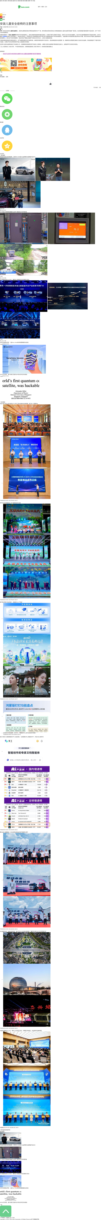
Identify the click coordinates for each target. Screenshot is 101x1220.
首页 (1, 0)
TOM (1, 344)
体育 (9, 0)
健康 (26, 0)
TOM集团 (2, 1217)
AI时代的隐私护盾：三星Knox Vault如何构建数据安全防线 (14, 342)
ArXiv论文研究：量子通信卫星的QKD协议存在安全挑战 (13, 374)
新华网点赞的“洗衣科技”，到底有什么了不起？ (11, 602)
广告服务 (7, 1217)
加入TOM (12, 1217)
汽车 (31, 0)
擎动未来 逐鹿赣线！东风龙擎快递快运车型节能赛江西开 (14, 832)
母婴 (19, 0)
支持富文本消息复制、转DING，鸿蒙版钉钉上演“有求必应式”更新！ (20, 733)
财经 (24, 0)
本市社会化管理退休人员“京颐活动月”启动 (10, 503)
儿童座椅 (4, 36)
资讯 (4, 0)
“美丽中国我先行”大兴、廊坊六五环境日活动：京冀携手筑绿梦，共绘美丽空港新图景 (21, 1030)
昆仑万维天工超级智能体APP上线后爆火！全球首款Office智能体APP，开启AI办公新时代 (22, 736)
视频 (21, 0)
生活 (16, 0)
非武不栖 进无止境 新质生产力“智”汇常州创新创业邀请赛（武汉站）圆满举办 (19, 403)
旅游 (14, 0)
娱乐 (6, 0)
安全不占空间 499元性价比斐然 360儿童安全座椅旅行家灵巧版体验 (22, 53)
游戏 (11, 0)
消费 (29, 0)
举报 (1, 75)
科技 (34, 0)
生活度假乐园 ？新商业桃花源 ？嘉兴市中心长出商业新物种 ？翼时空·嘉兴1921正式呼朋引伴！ (23, 931)
